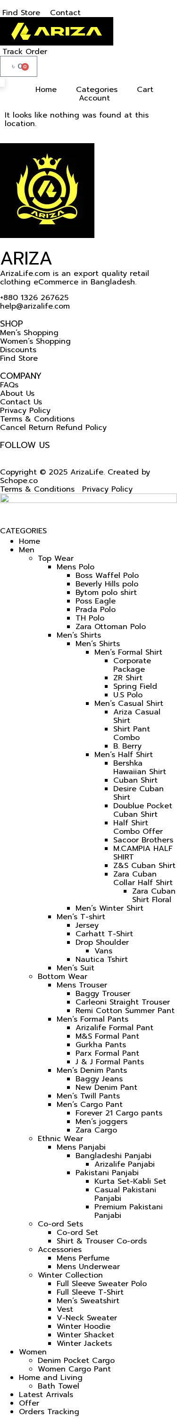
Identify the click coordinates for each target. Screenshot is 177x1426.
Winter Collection (70, 1275)
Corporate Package (132, 665)
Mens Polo (75, 567)
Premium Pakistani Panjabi (128, 1211)
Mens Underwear (88, 1266)
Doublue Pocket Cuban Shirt (142, 810)
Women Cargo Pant (74, 1369)
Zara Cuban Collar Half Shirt (143, 878)
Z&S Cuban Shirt (144, 865)
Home (29, 541)
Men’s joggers (101, 1121)
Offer (29, 1403)
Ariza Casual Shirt (136, 716)
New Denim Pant (106, 1087)
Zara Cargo (96, 1130)
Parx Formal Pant (107, 1053)
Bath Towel (58, 1386)
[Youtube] (24, 453)
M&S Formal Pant (107, 1036)
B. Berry (127, 746)
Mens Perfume (83, 1258)
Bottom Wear (62, 976)
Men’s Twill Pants (88, 1096)
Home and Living (51, 1377)
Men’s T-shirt (81, 917)
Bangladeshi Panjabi (114, 1155)
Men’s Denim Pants (92, 1070)
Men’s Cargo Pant (90, 1104)
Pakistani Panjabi (107, 1173)
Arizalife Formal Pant (114, 1027)
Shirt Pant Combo (131, 733)
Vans (103, 951)
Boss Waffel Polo (107, 575)
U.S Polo (128, 695)
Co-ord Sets (60, 1224)
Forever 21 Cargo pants (119, 1113)
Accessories (60, 1249)
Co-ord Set (77, 1232)
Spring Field (135, 686)
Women (33, 1352)
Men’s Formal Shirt (128, 652)
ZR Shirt (128, 678)
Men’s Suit (75, 968)
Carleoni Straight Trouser (123, 1002)
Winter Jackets (84, 1343)
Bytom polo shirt (106, 592)
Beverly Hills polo (107, 584)
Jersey (87, 925)
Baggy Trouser (103, 993)
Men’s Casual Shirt (128, 703)
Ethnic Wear (60, 1138)
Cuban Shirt (135, 780)
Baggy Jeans (99, 1079)
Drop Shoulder (102, 942)
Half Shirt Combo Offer (138, 827)
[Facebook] (4, 453)
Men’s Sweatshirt (88, 1301)
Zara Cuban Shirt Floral (154, 895)
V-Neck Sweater (87, 1318)
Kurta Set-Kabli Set (130, 1181)
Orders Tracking (49, 1411)
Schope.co (19, 480)
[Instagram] (14, 453)
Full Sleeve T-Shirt (90, 1292)
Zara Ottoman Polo (111, 626)
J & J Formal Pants (110, 1062)
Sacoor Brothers (143, 840)
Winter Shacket (85, 1335)
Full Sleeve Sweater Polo (102, 1283)
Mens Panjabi (81, 1147)
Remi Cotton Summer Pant (125, 1010)
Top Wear (56, 558)
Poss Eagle (96, 601)
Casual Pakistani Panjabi (125, 1194)
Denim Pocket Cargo (76, 1360)
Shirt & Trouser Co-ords (102, 1241)
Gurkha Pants (101, 1045)
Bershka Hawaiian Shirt (139, 767)
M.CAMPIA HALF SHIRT (143, 853)
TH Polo (90, 618)
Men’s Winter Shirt (109, 908)
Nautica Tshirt (102, 959)
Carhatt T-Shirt (104, 934)
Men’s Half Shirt (123, 754)
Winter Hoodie (83, 1326)
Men (26, 550)
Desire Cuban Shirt (138, 793)
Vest (65, 1309)
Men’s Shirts (79, 635)
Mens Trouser (82, 985)
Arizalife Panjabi (124, 1164)
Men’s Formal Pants (92, 1019)
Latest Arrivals (46, 1394)
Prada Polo (96, 609)
